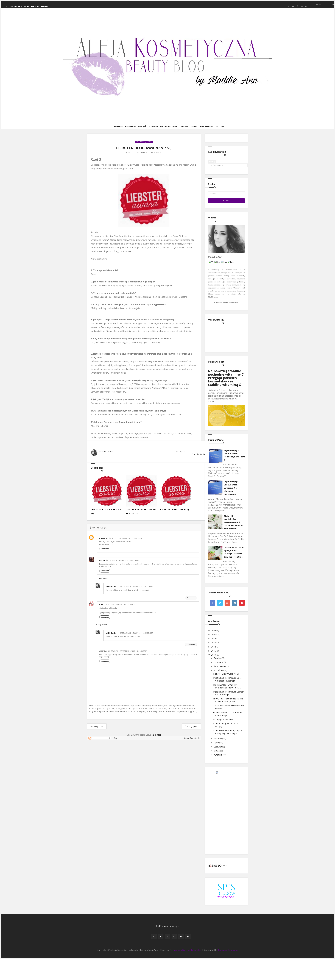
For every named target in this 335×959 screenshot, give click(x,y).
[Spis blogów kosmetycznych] (226, 890)
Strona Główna (14, 6)
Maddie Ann (111, 586)
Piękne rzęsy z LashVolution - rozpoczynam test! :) (234, 455)
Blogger (157, 734)
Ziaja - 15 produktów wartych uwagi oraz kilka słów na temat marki (234, 522)
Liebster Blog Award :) (174, 509)
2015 (213, 650)
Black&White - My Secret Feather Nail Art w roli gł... (227, 686)
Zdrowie (183, 126)
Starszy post (191, 726)
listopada (218, 662)
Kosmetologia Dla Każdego (163, 126)
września (218, 670)
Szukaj (212, 161)
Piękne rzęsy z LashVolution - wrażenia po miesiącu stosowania (231, 487)
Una (101, 605)
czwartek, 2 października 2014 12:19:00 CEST (129, 651)
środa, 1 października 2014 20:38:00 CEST (122, 560)
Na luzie (220, 126)
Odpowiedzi (103, 578)
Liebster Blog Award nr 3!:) (226, 673)
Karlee (102, 560)
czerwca (218, 746)
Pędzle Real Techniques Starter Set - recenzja (228, 693)
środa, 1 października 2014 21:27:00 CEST (136, 586)
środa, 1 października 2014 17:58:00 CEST (125, 538)
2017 (213, 642)
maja (216, 750)
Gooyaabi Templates (228, 950)
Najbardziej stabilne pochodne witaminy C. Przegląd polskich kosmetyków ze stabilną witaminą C (226, 378)
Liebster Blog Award (144, 142)
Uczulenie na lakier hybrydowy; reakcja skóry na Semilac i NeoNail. (234, 552)
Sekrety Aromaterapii (202, 126)
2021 (213, 630)
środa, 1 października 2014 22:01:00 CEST (120, 605)
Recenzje (118, 126)
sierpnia (218, 738)
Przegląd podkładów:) (223, 719)
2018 (213, 638)
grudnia (218, 658)
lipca (216, 742)
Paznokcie (130, 126)
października (220, 666)
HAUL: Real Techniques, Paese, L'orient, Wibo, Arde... (228, 700)
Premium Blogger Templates (187, 950)
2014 (213, 654)
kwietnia (218, 754)
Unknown (103, 538)
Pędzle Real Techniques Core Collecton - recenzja (227, 679)
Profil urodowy (31, 6)
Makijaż (142, 126)
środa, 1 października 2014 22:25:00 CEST (136, 633)
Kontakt (45, 6)
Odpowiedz (105, 548)
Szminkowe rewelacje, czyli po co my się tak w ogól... (228, 732)
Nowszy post (96, 726)
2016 (213, 646)
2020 (213, 634)
